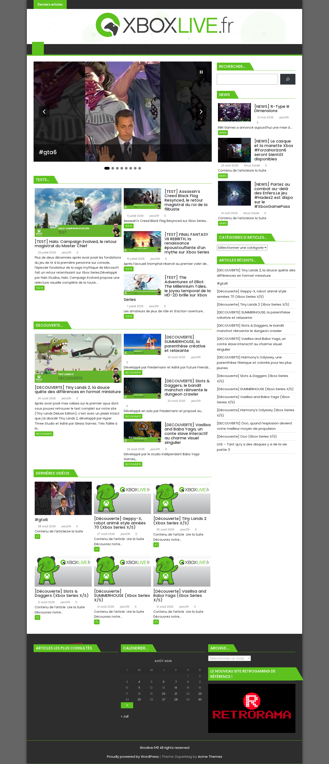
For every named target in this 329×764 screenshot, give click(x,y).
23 (200, 694)
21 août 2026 (46, 602)
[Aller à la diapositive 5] (126, 168)
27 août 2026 (105, 534)
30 (200, 699)
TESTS (39, 288)
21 (176, 694)
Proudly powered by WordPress (133, 756)
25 (139, 699)
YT (37, 536)
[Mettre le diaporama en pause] (201, 72)
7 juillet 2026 (134, 306)
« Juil (124, 716)
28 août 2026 (46, 526)
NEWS (222, 132)
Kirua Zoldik (252, 165)
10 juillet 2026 (135, 259)
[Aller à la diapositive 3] (117, 168)
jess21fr (66, 252)
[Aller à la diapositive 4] (121, 168)
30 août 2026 (46, 398)
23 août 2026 (176, 357)
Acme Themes (210, 756)
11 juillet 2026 (135, 216)
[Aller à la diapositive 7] (135, 168)
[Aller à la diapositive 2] (112, 168)
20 (163, 694)
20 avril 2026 (229, 165)
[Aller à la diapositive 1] (107, 168)
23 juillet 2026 (46, 252)
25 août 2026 (165, 529)
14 (176, 688)
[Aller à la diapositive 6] (130, 168)
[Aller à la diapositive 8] (139, 168)
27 (163, 699)
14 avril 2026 (229, 213)
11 (139, 688)
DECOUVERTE (44, 434)
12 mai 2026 (265, 117)
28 (176, 699)
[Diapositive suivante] (201, 111)
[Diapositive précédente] (44, 111)
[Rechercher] (287, 79)
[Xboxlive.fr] (164, 41)
